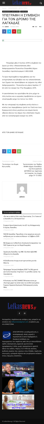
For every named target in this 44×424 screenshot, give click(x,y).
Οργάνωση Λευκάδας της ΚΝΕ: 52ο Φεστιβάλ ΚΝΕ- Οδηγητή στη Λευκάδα (20, 253)
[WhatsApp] (19, 31)
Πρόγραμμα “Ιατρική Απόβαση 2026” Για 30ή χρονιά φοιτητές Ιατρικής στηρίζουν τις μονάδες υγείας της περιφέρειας (21, 272)
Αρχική (4, 8)
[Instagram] (25, 313)
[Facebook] (4, 31)
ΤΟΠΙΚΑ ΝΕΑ (24, 11)
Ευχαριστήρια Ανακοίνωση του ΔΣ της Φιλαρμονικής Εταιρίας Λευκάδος (21, 226)
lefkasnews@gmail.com (20, 322)
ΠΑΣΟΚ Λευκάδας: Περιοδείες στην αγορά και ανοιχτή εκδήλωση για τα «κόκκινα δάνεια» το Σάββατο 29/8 (21, 235)
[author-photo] (22, 194)
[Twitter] (9, 31)
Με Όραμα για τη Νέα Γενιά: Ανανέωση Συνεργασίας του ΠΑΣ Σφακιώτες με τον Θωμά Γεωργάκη (22, 244)
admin (7, 26)
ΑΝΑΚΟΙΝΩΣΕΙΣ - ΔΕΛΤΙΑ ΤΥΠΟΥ (17, 8)
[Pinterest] (14, 31)
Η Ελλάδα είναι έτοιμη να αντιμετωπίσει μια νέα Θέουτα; (19, 262)
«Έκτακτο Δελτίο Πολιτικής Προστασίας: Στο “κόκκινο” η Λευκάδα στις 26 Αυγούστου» (22, 218)
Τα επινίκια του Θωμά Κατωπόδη (10, 165)
